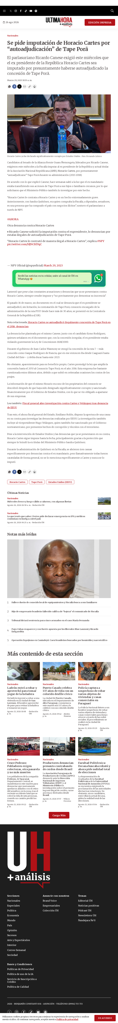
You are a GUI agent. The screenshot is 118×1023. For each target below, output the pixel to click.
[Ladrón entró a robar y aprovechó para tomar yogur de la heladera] (23, 671)
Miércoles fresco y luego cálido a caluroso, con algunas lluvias (39, 501)
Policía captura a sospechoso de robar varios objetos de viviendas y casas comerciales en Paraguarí (91, 695)
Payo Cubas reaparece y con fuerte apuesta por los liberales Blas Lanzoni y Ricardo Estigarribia (55, 630)
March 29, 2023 (53, 265)
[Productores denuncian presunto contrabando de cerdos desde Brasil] (59, 746)
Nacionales (12, 36)
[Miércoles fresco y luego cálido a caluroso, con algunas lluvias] (104, 501)
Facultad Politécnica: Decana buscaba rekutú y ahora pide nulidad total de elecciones (94, 767)
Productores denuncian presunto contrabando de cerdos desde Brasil (58, 766)
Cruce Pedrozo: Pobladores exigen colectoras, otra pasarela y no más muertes (23, 767)
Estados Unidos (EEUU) (60, 482)
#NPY (100, 241)
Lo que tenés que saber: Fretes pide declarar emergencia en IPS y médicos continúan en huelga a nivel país (46, 517)
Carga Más (59, 815)
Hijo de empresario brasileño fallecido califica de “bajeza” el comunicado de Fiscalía (55, 611)
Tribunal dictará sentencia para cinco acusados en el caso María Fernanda (50, 620)
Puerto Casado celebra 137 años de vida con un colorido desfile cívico (58, 691)
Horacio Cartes (17, 482)
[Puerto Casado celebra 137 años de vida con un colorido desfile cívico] (59, 671)
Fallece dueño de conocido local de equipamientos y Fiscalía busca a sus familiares (54, 602)
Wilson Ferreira (67, 800)
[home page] (59, 22)
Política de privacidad (67, 1019)
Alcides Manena (67, 715)
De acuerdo (105, 1018)
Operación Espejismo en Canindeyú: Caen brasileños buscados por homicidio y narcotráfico (59, 640)
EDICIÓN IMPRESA (99, 22)
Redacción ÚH (38, 505)
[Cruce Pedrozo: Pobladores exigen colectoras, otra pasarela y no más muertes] (23, 746)
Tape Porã (36, 482)
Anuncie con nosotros (56, 895)
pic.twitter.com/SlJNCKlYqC (24, 244)
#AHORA (13, 219)
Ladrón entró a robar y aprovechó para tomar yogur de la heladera (22, 691)
